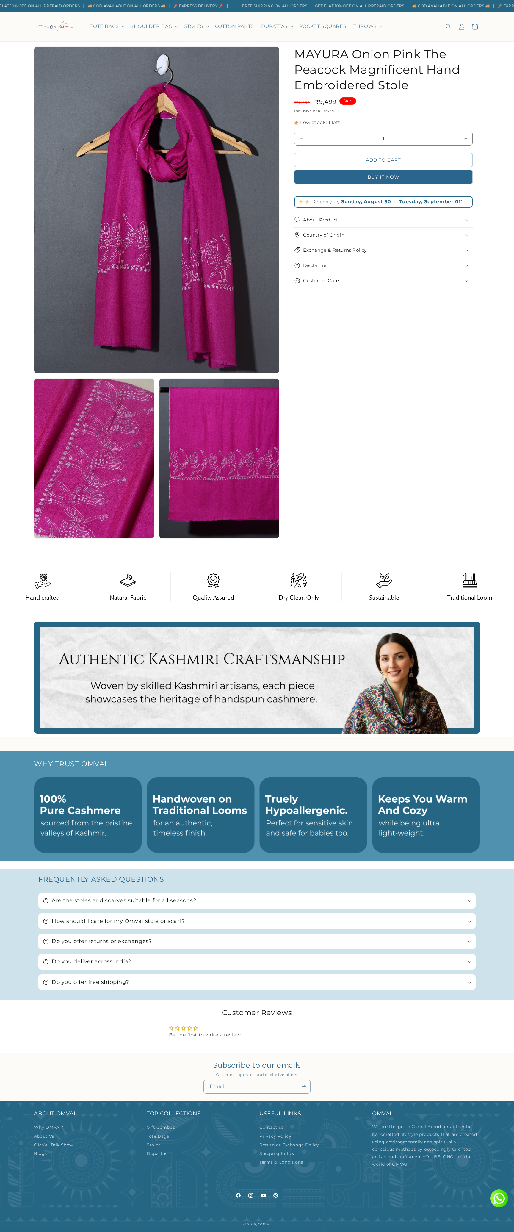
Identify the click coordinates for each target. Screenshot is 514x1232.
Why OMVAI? (48, 1127)
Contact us (271, 1127)
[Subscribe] (303, 1087)
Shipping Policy (277, 1153)
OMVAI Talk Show (53, 1144)
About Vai (45, 1136)
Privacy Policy (275, 1136)
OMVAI (264, 1224)
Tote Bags (158, 1136)
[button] (107, 26)
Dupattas (157, 1153)
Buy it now (383, 177)
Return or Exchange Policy (289, 1144)
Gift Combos (161, 1127)
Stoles (154, 1144)
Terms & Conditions (281, 1162)
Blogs (40, 1153)
